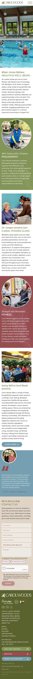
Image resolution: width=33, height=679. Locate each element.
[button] (30, 3)
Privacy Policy (8, 663)
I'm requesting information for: (14, 558)
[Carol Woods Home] (12, 2)
